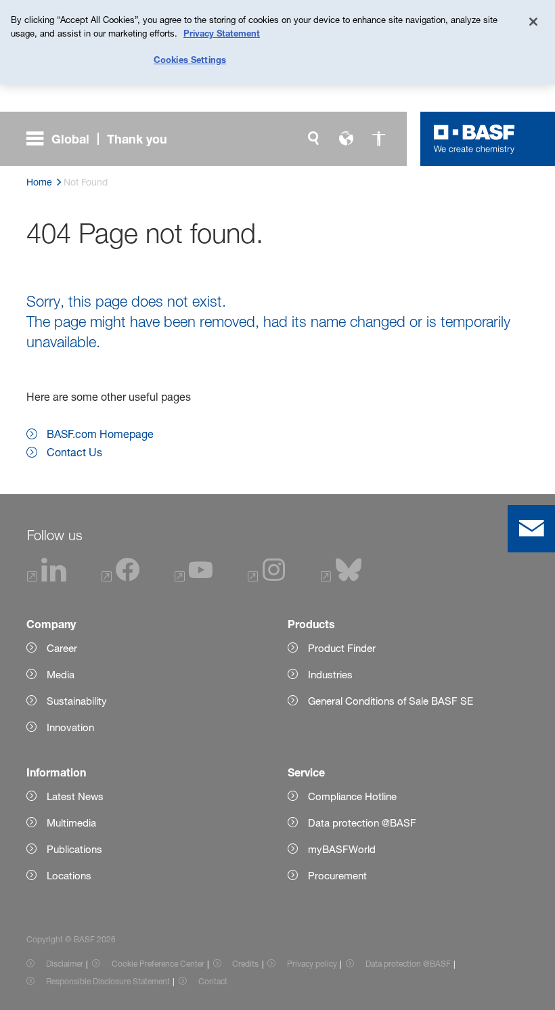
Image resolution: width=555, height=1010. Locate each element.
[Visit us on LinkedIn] (47, 578)
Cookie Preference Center (158, 964)
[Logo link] (474, 139)
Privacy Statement (221, 33)
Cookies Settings (190, 59)
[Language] (346, 139)
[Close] (533, 22)
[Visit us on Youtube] (193, 578)
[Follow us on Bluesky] (341, 578)
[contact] (531, 528)
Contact (212, 981)
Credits (245, 964)
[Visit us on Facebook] (120, 578)
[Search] (313, 139)
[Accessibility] (378, 139)
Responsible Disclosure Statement (108, 981)
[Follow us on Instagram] (266, 578)
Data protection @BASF (408, 964)
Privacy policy (312, 964)
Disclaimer (64, 964)
